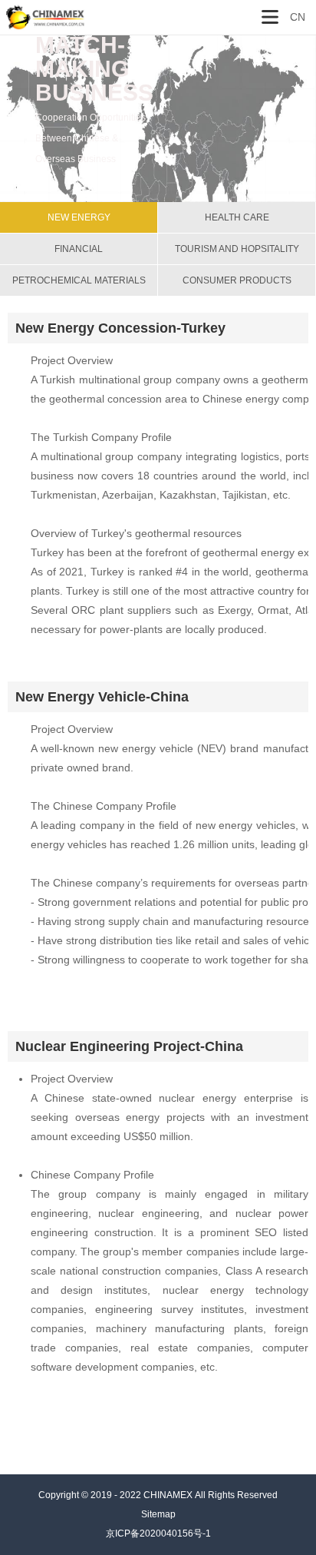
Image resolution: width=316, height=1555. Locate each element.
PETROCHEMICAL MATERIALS (79, 280)
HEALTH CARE (237, 217)
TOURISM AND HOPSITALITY (237, 249)
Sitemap (158, 1514)
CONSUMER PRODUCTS (237, 280)
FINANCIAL (78, 249)
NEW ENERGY (79, 217)
